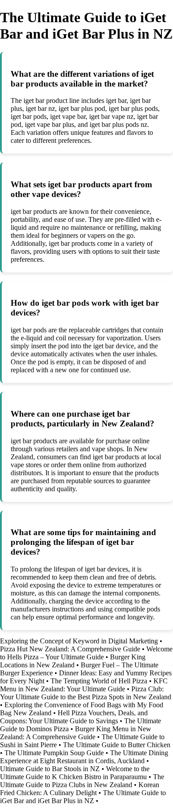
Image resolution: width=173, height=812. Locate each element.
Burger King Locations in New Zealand (72, 661)
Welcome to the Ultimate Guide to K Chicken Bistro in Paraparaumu (74, 772)
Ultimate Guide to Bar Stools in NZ (50, 769)
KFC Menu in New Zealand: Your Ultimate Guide (84, 685)
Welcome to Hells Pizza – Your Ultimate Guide (86, 653)
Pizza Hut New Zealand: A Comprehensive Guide (70, 649)
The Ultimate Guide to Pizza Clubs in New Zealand (82, 780)
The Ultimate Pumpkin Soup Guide (54, 753)
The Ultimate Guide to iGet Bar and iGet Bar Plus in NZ (83, 796)
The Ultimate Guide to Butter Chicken (116, 745)
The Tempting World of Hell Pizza (99, 681)
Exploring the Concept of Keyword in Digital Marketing (79, 641)
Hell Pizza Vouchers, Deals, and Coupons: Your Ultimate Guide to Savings (74, 717)
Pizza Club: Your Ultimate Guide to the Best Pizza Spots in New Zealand (85, 693)
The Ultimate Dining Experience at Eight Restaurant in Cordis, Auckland (84, 757)
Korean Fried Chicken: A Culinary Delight (79, 788)
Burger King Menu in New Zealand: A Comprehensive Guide (75, 733)
